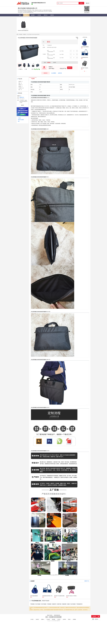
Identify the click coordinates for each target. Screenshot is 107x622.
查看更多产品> (86, 581)
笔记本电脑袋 (73, 604)
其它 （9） (20, 89)
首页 (17, 34)
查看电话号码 (22, 97)
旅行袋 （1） (21, 86)
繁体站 (69, 619)
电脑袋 (68, 604)
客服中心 (42, 619)
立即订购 (60, 73)
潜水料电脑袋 (43, 604)
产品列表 (20, 34)
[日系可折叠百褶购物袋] (85, 42)
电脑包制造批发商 (57, 615)
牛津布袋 (24, 34)
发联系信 (45, 73)
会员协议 (58, 619)
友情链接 (74, 619)
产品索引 (19, 118)
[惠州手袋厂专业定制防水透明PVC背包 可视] (85, 63)
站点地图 (48, 619)
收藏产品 (20, 69)
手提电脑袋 (49, 604)
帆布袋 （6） (21, 84)
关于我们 (32, 619)
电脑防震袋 (64, 604)
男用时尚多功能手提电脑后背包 (23, 30)
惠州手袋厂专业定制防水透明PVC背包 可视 (88, 68)
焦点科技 (55, 620)
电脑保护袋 (54, 604)
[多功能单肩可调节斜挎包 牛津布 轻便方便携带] (85, 53)
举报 (26, 69)
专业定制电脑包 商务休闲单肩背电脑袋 (55, 616)
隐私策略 (53, 619)
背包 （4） (20, 83)
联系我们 (37, 619)
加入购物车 (53, 73)
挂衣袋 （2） (21, 81)
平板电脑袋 (32, 604)
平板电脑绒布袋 (79, 604)
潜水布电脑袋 (37, 604)
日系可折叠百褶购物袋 (85, 46)
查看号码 (70, 67)
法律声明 (64, 619)
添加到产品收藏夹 (21, 119)
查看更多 (22, 105)
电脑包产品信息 (49, 615)
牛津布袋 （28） (21, 88)
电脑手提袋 (59, 604)
